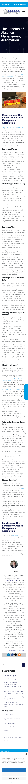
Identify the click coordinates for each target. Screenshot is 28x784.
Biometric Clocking (9, 727)
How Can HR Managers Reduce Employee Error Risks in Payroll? (13, 692)
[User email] (19, 654)
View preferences (14, 778)
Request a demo (26, 392)
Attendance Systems (10, 723)
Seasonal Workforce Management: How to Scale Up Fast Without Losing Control (13, 677)
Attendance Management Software (12, 719)
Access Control (8, 714)
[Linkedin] (8, 654)
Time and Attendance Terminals (13, 737)
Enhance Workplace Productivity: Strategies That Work (14, 698)
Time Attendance (9, 741)
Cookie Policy (9, 782)
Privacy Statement (17, 782)
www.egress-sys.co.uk (16, 650)
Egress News (8, 734)
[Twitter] (15, 654)
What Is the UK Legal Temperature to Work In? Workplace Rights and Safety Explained (12, 685)
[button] (25, 754)
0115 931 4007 (5, 4)
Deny (14, 774)
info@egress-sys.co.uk (20, 4)
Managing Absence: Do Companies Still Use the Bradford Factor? (14, 704)
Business (6, 730)
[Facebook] (12, 654)
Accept (14, 770)
